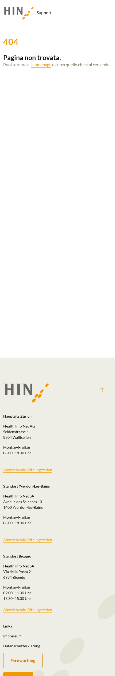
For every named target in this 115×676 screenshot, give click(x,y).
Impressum (12, 636)
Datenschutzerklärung (21, 646)
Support (44, 12)
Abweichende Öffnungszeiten (27, 469)
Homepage (41, 64)
